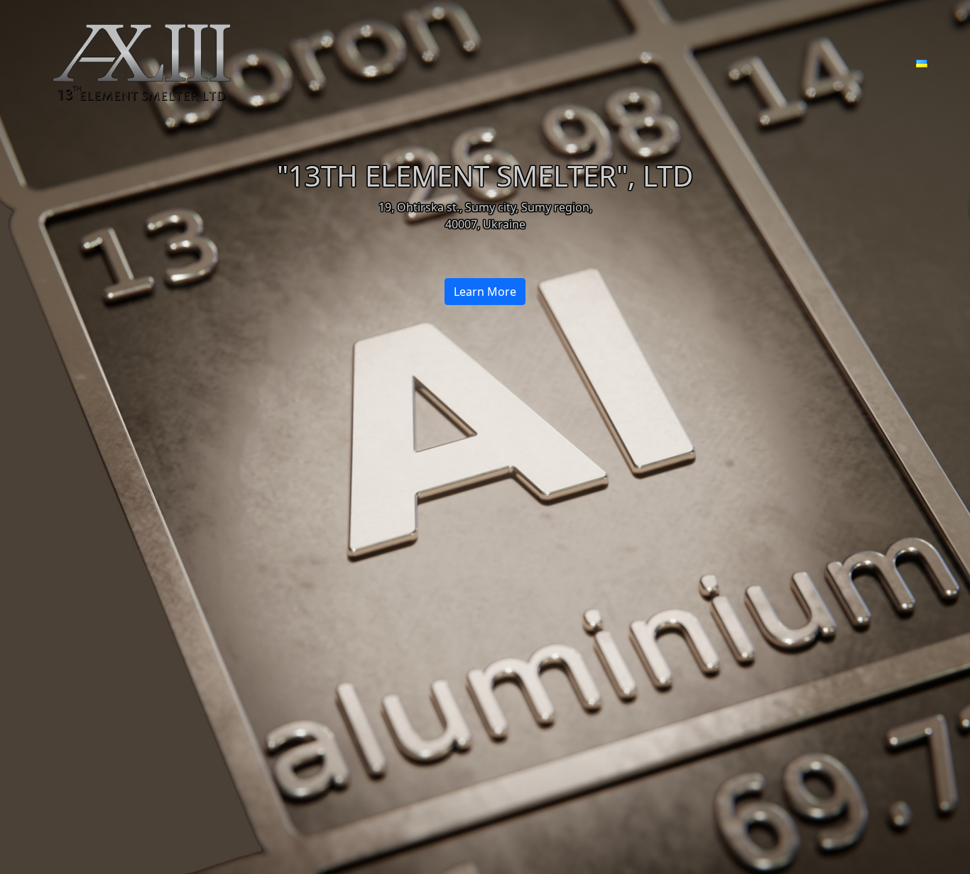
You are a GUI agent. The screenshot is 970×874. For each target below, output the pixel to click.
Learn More (485, 291)
